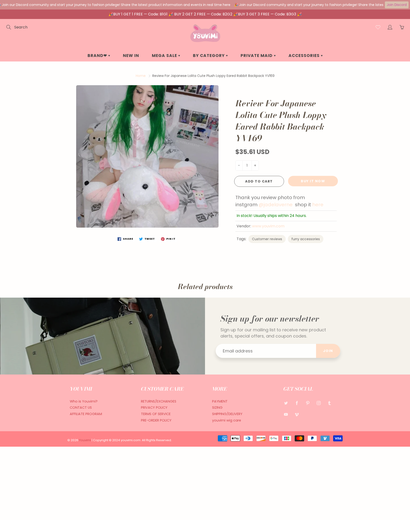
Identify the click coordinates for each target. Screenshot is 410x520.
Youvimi (85, 440)
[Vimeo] (297, 414)
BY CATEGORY (209, 55)
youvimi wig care (226, 420)
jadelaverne (278, 204)
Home (141, 75)
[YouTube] (286, 414)
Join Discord (397, 4)
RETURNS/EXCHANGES (158, 401)
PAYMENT (220, 401)
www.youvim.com (268, 226)
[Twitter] (286, 403)
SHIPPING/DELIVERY (227, 414)
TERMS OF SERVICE (156, 414)
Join (328, 350)
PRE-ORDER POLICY (156, 420)
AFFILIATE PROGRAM (86, 414)
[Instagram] (318, 403)
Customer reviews (267, 239)
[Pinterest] (307, 403)
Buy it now (313, 181)
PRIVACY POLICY (154, 407)
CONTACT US (81, 407)
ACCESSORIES (305, 55)
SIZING (217, 407)
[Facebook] (297, 403)
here (317, 204)
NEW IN (131, 55)
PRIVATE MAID (257, 55)
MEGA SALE (165, 55)
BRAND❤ (98, 55)
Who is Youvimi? (84, 401)
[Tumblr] (329, 403)
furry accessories (305, 239)
